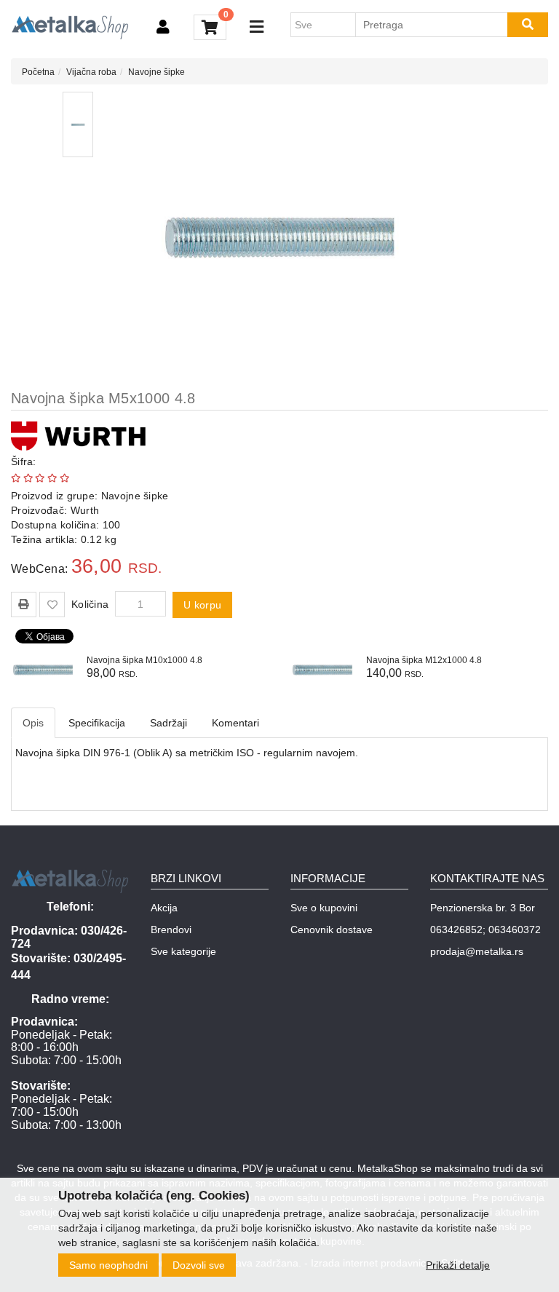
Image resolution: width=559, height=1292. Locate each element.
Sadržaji (168, 723)
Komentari (235, 723)
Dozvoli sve (199, 1265)
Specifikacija (96, 723)
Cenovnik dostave (331, 929)
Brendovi (171, 929)
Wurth (85, 510)
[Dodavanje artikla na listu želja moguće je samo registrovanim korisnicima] (52, 604)
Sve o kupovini (323, 907)
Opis (33, 723)
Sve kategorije (183, 951)
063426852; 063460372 (485, 929)
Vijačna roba (91, 72)
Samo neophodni (108, 1265)
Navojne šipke (156, 72)
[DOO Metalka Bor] (70, 27)
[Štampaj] (23, 604)
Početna (38, 72)
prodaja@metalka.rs (476, 951)
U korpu (202, 605)
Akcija (164, 907)
